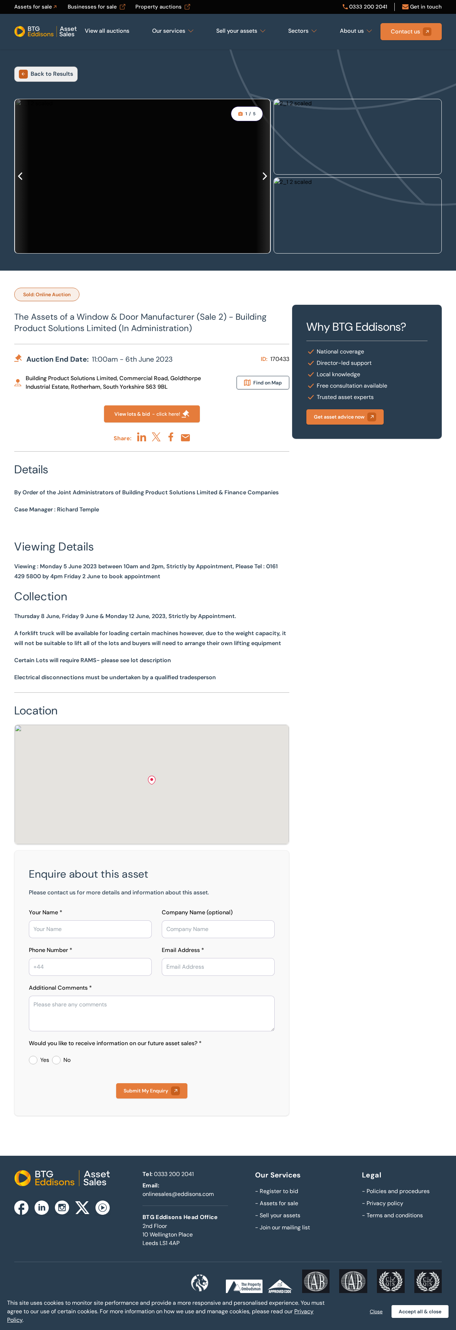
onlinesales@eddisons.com (178, 1194)
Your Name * (45, 912)
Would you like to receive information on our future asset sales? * (115, 1043)
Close (376, 1311)
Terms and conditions (392, 1215)
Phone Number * (50, 950)
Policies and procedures (396, 1191)
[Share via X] (156, 436)
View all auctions (107, 30)
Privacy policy (382, 1203)
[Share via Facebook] (170, 436)
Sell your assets (277, 1215)
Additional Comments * (60, 987)
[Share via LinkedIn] (141, 436)
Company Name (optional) (197, 912)
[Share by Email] (185, 437)
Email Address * (183, 950)
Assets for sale (276, 1203)
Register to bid (276, 1191)
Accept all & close (420, 1311)
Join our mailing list (282, 1227)
